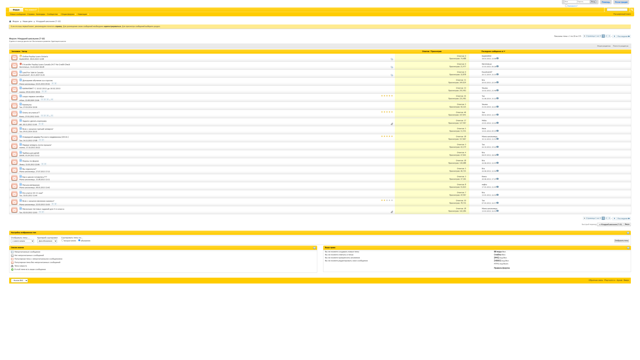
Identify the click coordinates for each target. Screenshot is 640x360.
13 (465, 88)
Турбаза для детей (30, 153)
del (20, 125)
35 (465, 96)
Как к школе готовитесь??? (34, 177)
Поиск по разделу (620, 46)
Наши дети (27, 21)
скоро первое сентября (33, 97)
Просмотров (436, 51)
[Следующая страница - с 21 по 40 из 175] (614, 36)
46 (465, 113)
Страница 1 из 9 (593, 36)
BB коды (498, 252)
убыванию (85, 241)
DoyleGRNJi (24, 59)
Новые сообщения (18, 14)
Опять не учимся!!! (31, 113)
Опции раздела (603, 46)
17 (465, 121)
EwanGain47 (24, 75)
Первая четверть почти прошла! (37, 145)
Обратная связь (596, 280)
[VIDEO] (497, 261)
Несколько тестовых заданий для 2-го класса (43, 209)
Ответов (425, 51)
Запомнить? (572, 6)
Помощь (606, 2)
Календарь (40, 14)
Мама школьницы (27, 84)
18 (465, 137)
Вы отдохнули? (29, 169)
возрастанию (70, 241)
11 (465, 80)
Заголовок (16, 51)
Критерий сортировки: (47, 238)
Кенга (21, 117)
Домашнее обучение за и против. (37, 81)
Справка (30, 14)
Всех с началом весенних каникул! (38, 201)
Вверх (627, 225)
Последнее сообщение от (493, 51)
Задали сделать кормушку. (34, 121)
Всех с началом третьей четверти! (37, 129)
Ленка (21, 165)
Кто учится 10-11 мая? (32, 193)
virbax (21, 100)
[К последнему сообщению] (497, 59)
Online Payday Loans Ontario (35, 57)
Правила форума (502, 268)
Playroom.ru (609, 280)
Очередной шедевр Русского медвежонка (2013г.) (45, 137)
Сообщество (52, 14)
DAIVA (21, 156)
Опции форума (67, 14)
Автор (24, 51)
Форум (16, 10)
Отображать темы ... (20, 238)
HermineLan (24, 67)
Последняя (623, 36)
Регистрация (621, 2)
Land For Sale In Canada (32, 73)
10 (465, 201)
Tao (20, 107)
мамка (22, 92)
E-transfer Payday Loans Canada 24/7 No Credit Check (46, 65)
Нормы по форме (30, 161)
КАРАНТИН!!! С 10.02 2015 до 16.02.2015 (41, 89)
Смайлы (498, 255)
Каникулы (27, 105)
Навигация (82, 14)
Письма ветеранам (31, 185)
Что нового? (31, 10)
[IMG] (496, 258)
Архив (619, 280)
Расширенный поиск (622, 14)
